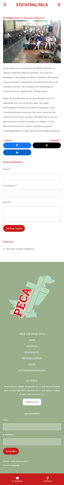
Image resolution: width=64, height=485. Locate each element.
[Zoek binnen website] (5, 5)
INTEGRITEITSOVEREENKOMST (32, 370)
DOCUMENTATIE (32, 352)
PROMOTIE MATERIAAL (32, 358)
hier (42, 394)
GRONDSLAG (32, 346)
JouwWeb (15, 465)
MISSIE (32, 340)
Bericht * (7, 202)
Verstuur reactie (14, 228)
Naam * (7, 169)
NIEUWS (32, 364)
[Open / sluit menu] (59, 5)
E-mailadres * (10, 185)
